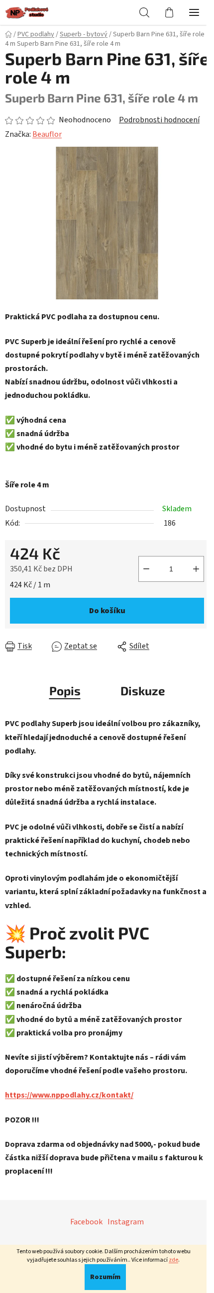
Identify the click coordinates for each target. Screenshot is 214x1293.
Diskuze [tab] (142, 690)
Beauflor (47, 134)
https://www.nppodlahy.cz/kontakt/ (69, 1095)
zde (173, 1260)
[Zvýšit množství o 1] (196, 568)
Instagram (125, 1221)
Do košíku (107, 610)
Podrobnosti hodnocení (159, 119)
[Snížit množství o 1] (146, 568)
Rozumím (105, 1277)
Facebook (86, 1221)
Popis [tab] (65, 690)
